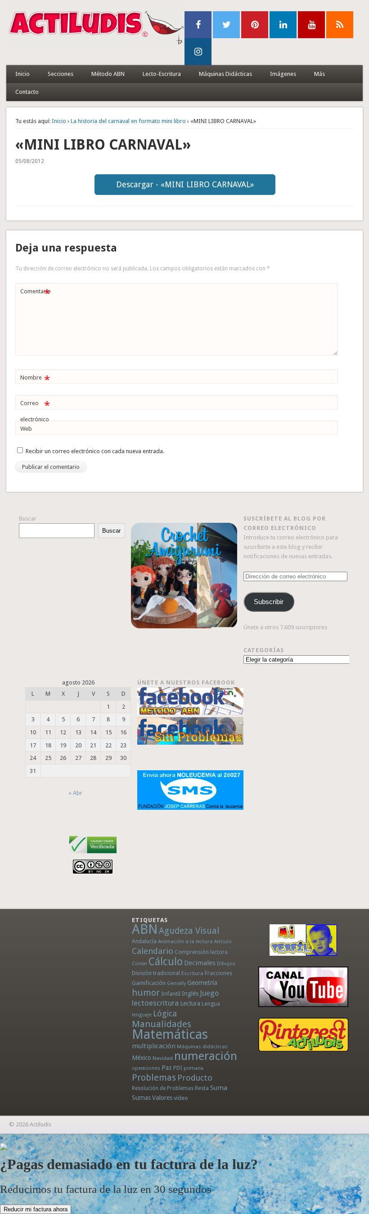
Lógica (165, 1013)
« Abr (75, 793)
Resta (202, 1088)
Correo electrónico (35, 411)
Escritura (192, 973)
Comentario (35, 293)
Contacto (27, 91)
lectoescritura (155, 1002)
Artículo (223, 942)
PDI (177, 1067)
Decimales (200, 963)
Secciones (60, 74)
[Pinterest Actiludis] (303, 1034)
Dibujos (226, 963)
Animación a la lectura (185, 941)
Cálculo (165, 961)
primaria (193, 1068)
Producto (194, 1077)
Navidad (163, 1058)
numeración (205, 1056)
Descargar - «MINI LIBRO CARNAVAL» (185, 184)
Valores (162, 1097)
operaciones (146, 1068)
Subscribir (269, 601)
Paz (167, 1067)
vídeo (181, 1098)
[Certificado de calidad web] (93, 855)
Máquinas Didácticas (225, 74)
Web (26, 428)
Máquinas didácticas (202, 1046)
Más (319, 74)
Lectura (190, 1003)
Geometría (202, 982)
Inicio (22, 74)
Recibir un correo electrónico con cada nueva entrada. (95, 451)
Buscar (27, 518)
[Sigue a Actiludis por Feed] (339, 24)
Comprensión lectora (201, 952)
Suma (218, 1088)
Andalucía (144, 941)
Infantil (170, 993)
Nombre (35, 380)
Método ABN (108, 74)
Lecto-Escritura (162, 74)
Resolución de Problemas (163, 1088)
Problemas (154, 1077)
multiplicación (154, 1046)
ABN (145, 929)
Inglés (190, 993)
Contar (139, 964)
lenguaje (142, 1015)
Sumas (141, 1097)
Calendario (152, 951)
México (141, 1057)
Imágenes (283, 74)
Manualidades (161, 1024)
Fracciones (218, 973)
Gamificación (149, 983)
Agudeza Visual (189, 931)
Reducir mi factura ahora (36, 1209)
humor (146, 992)
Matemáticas (170, 1034)
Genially (176, 983)
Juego (209, 993)
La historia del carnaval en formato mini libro (128, 121)
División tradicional (156, 973)
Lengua (211, 1003)
